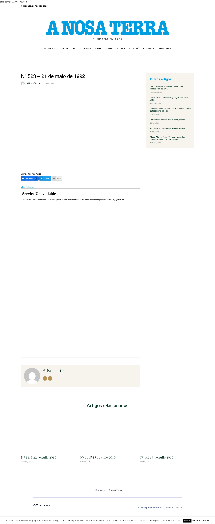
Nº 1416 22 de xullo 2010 (38, 457)
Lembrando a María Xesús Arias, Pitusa (167, 119)
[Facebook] (180, 8)
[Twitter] (186, 8)
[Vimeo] (189, 8)
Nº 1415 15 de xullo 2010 (98, 457)
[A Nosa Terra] (107, 32)
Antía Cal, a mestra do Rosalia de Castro (168, 128)
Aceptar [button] (187, 520)
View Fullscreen (28, 187)
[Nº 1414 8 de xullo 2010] (167, 433)
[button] (30, 49)
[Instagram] (183, 8)
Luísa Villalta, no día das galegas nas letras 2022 (169, 98)
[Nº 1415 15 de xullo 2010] (107, 433)
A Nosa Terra (33, 83)
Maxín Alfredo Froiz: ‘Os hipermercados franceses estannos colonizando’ (167, 138)
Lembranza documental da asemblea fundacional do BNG (166, 87)
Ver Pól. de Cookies (200, 520)
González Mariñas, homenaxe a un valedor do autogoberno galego (170, 109)
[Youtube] (192, 8)
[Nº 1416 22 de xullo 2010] (48, 433)
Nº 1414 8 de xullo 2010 (156, 457)
